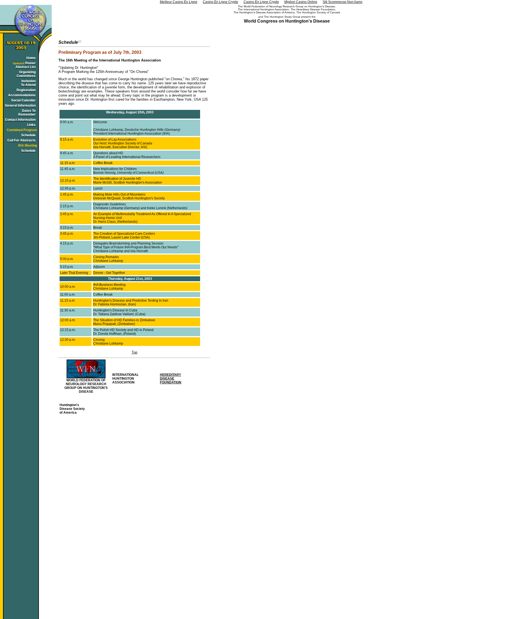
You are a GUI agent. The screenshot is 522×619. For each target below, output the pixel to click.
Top (134, 352)
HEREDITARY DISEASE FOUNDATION (170, 378)
